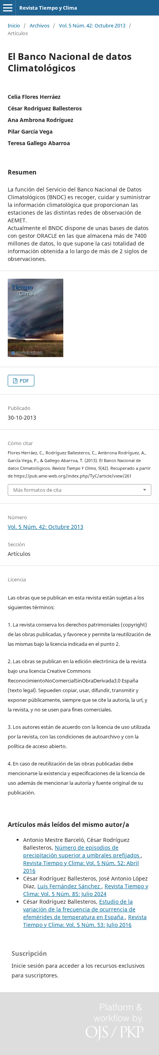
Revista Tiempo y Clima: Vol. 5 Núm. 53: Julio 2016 (85, 920)
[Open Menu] (7, 7)
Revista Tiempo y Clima (48, 7)
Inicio (14, 25)
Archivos (39, 25)
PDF (24, 380)
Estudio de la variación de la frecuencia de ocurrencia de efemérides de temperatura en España (79, 909)
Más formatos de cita (37, 489)
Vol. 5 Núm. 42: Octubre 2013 (92, 25)
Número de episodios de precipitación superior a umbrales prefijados (82, 851)
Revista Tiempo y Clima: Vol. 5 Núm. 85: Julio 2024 (85, 890)
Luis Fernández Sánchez (69, 886)
